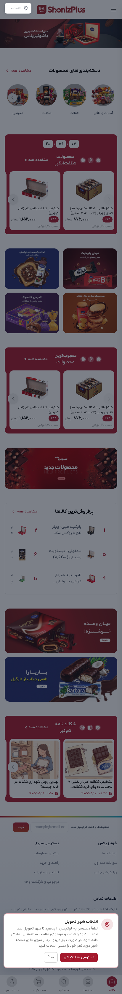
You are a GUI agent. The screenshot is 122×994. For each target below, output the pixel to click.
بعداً (51, 957)
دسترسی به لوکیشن (79, 957)
